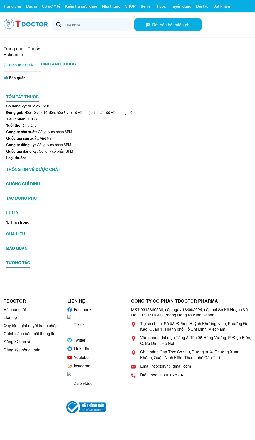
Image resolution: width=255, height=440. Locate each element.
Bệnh (145, 6)
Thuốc (160, 6)
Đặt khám (221, 6)
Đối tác (202, 6)
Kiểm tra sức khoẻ (81, 6)
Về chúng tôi (15, 309)
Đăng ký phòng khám (22, 350)
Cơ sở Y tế (51, 6)
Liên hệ (10, 317)
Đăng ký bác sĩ (17, 341)
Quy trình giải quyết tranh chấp (31, 325)
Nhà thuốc (111, 6)
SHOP (130, 6)
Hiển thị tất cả (20, 65)
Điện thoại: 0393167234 (161, 374)
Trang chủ (12, 6)
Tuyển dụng (181, 6)
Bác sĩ (31, 6)
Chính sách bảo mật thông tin (29, 333)
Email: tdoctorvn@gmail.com (165, 366)
